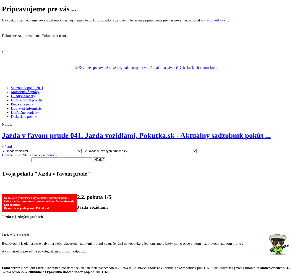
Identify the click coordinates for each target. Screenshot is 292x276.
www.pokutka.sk (213, 20)
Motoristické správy (25, 92)
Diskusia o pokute (24, 116)
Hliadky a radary (23, 96)
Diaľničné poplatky (25, 112)
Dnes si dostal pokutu (26, 100)
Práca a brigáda (22, 104)
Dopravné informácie (26, 108)
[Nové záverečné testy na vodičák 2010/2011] (146, 68)
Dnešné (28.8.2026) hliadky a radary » (29, 155)
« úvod (7, 147)
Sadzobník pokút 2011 (27, 88)
